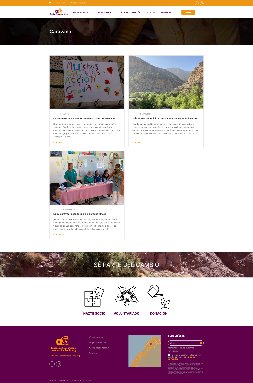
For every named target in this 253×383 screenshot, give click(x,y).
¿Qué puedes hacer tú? (100, 347)
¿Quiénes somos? (97, 337)
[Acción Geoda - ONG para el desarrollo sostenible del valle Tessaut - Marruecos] (59, 11)
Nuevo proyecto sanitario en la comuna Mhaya (79, 214)
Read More (58, 142)
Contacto (93, 353)
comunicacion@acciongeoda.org (64, 355)
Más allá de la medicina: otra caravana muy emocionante (164, 118)
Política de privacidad (82, 380)
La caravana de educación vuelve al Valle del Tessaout (84, 118)
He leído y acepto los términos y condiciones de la (184, 357)
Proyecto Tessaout (97, 342)
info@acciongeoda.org (78, 3)
